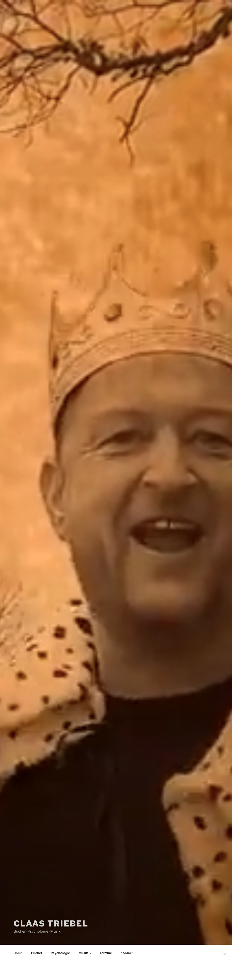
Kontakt (127, 953)
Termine (106, 953)
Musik (83, 953)
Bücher (36, 953)
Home (18, 953)
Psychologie (60, 953)
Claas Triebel (51, 924)
